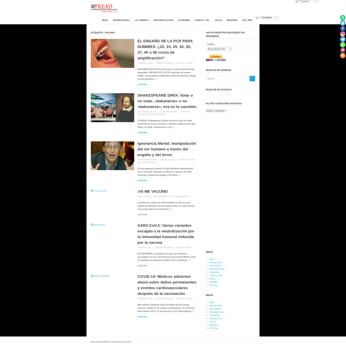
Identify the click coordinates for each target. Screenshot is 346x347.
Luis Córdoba (160, 197)
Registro (232, 20)
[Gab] (342, 17)
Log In (218, 20)
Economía (184, 20)
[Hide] (345, 61)
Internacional (121, 20)
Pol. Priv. (247, 20)
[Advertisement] (230, 132)
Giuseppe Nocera (164, 63)
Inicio (105, 20)
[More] (342, 55)
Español (266, 18)
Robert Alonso (167, 160)
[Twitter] (342, 23)
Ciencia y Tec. (202, 20)
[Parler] (342, 50)
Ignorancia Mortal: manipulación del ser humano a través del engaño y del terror (166, 149)
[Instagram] (342, 34)
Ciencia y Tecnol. (185, 63)
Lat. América (142, 20)
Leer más (142, 84)
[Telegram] (342, 39)
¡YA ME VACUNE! (152, 191)
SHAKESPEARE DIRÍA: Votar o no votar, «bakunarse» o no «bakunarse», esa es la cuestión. (167, 101)
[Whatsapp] (342, 44)
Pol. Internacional (156, 114)
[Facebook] (342, 28)
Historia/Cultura (164, 20)
